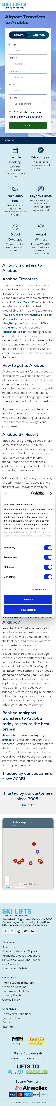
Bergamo (15, 323)
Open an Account (14, 987)
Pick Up (12, 45)
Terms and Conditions (17, 1014)
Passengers (15, 98)
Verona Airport (13, 319)
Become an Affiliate (15, 991)
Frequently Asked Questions (21, 956)
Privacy (7, 1022)
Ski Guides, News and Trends (21, 960)
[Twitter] (12, 931)
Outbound (14, 71)
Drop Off (13, 58)
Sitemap (8, 1027)
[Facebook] (5, 931)
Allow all (28, 599)
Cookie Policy (11, 1000)
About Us (8, 947)
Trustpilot (8, 140)
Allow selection (28, 609)
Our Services (11, 964)
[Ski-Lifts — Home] (14, 6)
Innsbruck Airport (41, 315)
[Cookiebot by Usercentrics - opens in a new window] (32, 493)
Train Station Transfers (18, 983)
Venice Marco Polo (25, 302)
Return (19, 35)
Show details (39, 589)
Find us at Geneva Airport (19, 951)
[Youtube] (25, 931)
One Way (39, 35)
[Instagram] (19, 931)
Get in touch (34, 117)
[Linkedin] (32, 931)
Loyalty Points (12, 995)
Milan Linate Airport (21, 327)
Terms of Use (11, 1018)
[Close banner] (51, 493)
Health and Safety (15, 968)
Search (28, 125)
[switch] (48, 557)
